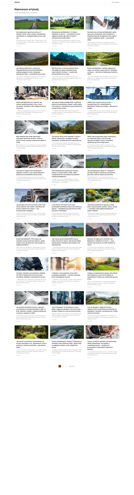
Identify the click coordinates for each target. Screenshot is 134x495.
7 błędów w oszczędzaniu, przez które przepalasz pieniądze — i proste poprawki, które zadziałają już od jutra (66, 275)
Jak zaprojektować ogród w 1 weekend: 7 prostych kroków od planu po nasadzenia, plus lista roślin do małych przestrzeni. (101, 172)
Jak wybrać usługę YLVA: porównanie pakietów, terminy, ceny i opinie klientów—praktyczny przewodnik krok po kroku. (30, 172)
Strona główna (115, 2)
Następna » (71, 366)
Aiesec (17, 2)
